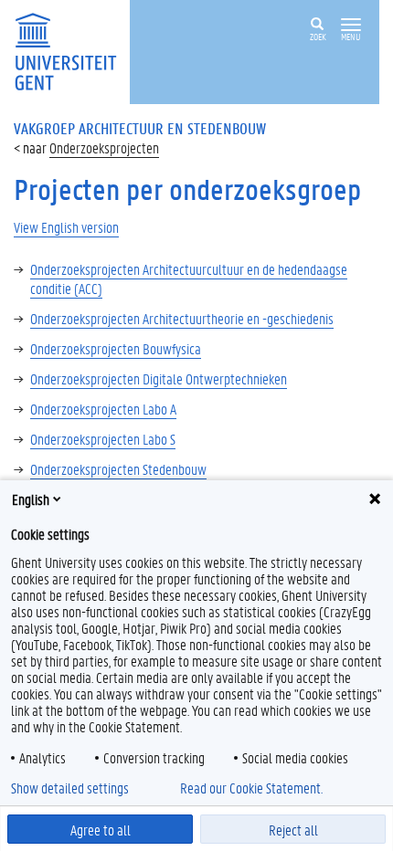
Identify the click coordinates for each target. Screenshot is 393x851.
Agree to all (100, 829)
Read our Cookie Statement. (251, 788)
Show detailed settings (70, 788)
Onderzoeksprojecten (104, 147)
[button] (351, 25)
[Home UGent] (72, 49)
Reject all (293, 829)
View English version (66, 226)
